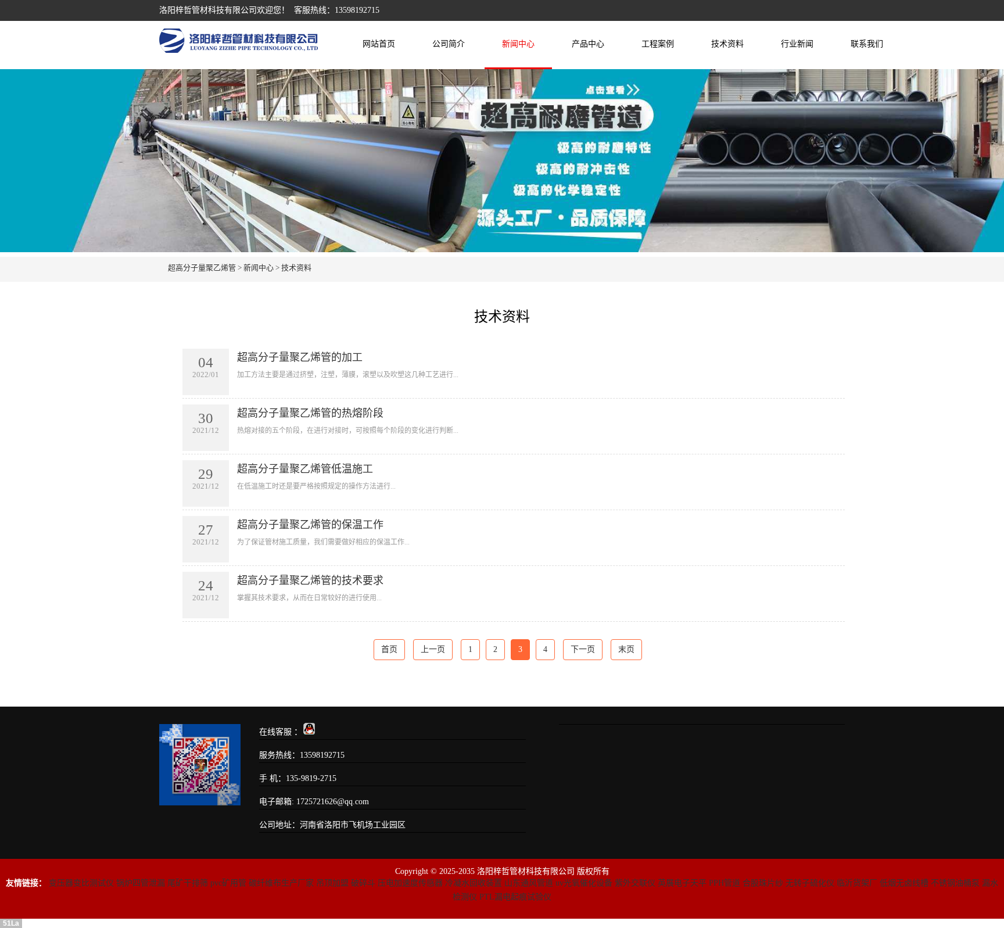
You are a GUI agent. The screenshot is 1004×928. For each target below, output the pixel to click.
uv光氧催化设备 (583, 883)
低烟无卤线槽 (904, 883)
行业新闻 (797, 44)
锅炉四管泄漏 (140, 883)
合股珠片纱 (763, 883)
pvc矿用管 (228, 883)
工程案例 (657, 44)
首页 (389, 649)
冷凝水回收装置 (473, 883)
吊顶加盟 (332, 883)
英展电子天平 (682, 883)
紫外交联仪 (635, 883)
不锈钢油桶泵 (955, 883)
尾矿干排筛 (187, 883)
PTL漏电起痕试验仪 (515, 897)
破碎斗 (363, 883)
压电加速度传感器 (410, 883)
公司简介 (448, 44)
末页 (626, 649)
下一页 (583, 649)
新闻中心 (518, 44)
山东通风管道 (528, 883)
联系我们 (867, 44)
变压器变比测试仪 (81, 883)
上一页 (433, 649)
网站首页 (379, 44)
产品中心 (588, 44)
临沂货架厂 (857, 883)
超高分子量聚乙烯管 (202, 267)
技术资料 (727, 44)
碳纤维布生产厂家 (281, 883)
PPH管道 (724, 883)
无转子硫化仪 (810, 883)
